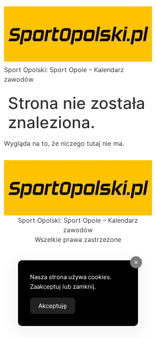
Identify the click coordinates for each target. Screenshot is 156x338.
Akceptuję (52, 306)
